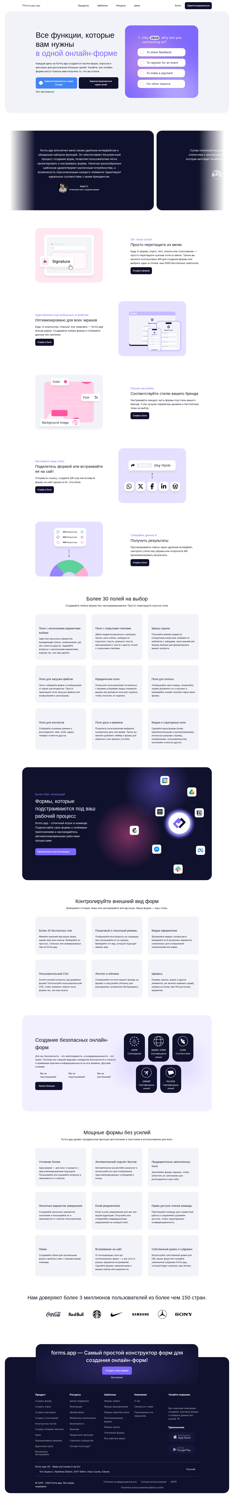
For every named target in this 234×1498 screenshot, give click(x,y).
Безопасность (77, 1423)
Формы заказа (112, 1427)
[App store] (183, 1437)
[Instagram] (176, 1401)
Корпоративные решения (48, 1440)
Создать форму (43, 1401)
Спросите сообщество (82, 1440)
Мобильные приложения (83, 1418)
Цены (38, 1434)
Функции (74, 1429)
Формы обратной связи (116, 1412)
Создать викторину (45, 1412)
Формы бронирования (116, 1406)
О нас (137, 1401)
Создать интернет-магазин (49, 1429)
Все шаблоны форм (114, 1438)
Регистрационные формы (113, 1420)
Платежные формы (114, 1432)
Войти (178, 5)
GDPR (174, 1481)
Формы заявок (112, 1401)
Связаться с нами (143, 1406)
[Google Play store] (183, 1450)
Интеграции (76, 1406)
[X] (182, 1401)
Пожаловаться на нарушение (143, 1414)
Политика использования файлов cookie (142, 1487)
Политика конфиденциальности (120, 1481)
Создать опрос (43, 1406)
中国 (189, 1462)
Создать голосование (46, 1418)
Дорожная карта (44, 1446)
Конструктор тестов (45, 1423)
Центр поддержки (79, 1401)
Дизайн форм (77, 1412)
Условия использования (153, 1481)
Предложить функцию (81, 1434)
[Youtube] (188, 1401)
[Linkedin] (170, 1401)
